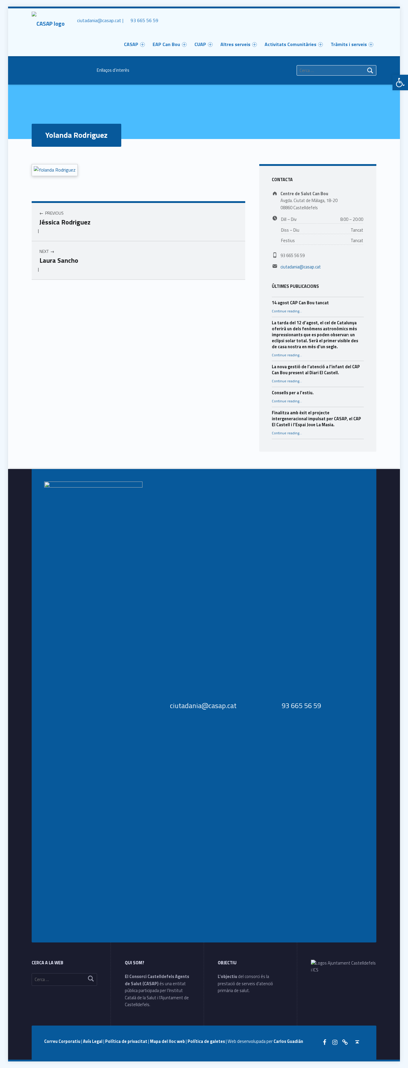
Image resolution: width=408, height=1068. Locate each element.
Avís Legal (93, 1041)
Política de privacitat (126, 1041)
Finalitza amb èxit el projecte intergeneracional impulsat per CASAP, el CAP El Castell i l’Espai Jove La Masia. (316, 419)
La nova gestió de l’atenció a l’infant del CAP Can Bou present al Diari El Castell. (316, 369)
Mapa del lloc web (168, 1041)
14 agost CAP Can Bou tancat (300, 303)
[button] (400, 82)
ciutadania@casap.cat (300, 267)
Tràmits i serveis (349, 44)
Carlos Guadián (288, 1041)
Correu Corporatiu (62, 1041)
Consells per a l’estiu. (293, 392)
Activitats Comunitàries (290, 44)
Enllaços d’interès (113, 70)
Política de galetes (207, 1041)
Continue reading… (287, 311)
